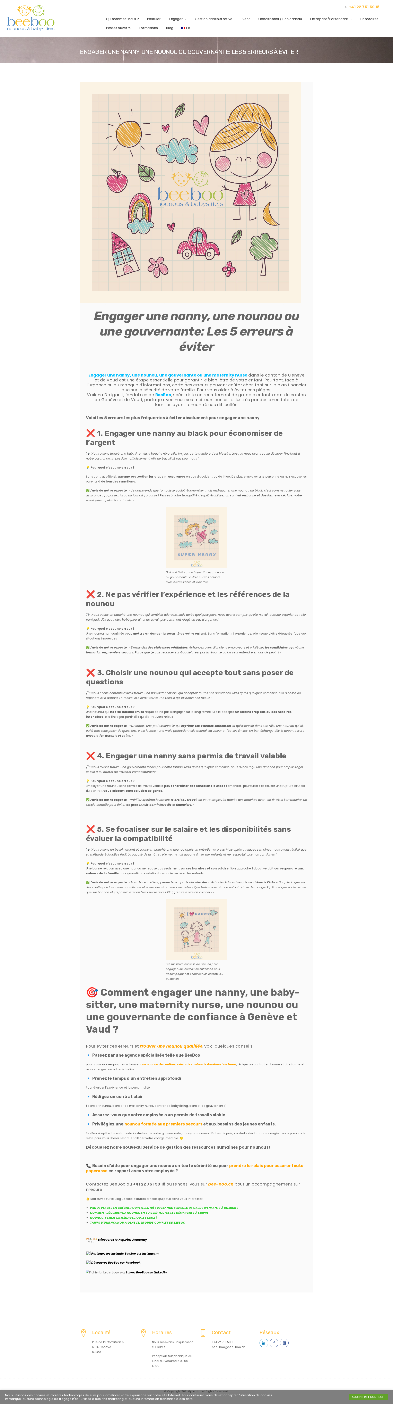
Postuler (154, 19)
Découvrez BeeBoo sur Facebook (116, 1263)
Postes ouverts (118, 28)
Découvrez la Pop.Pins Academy (122, 1240)
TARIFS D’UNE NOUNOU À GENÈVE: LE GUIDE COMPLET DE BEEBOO (137, 1223)
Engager (176, 19)
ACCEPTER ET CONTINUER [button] (368, 1397)
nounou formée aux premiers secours (163, 1124)
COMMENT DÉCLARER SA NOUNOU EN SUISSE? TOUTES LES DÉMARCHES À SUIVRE (149, 1213)
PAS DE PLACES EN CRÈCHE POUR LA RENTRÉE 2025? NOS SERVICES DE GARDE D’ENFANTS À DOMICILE (164, 1208)
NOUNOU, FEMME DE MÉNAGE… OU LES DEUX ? (124, 1218)
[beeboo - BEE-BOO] (54, 18)
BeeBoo (163, 395)
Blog (169, 28)
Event (245, 19)
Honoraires (369, 19)
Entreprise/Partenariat (329, 19)
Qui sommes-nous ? (122, 19)
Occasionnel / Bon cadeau (280, 19)
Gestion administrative (214, 19)
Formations (148, 28)
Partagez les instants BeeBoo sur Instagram (125, 1254)
